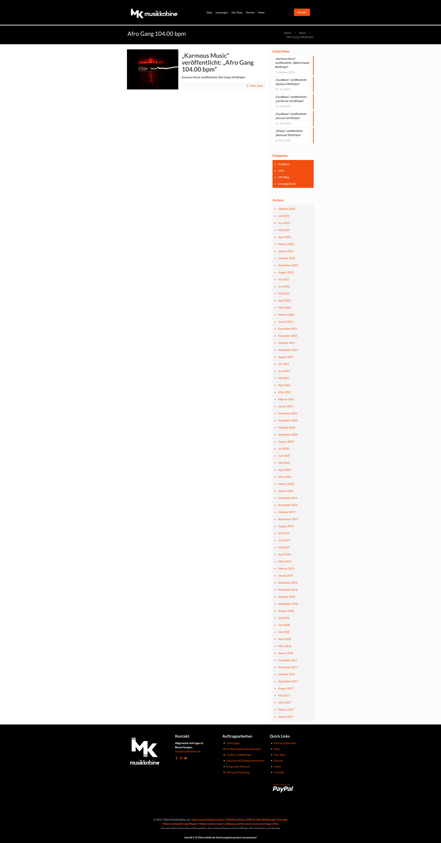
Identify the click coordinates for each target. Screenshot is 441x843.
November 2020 (288, 420)
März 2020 (284, 476)
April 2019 (284, 554)
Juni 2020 (284, 455)
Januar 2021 (285, 406)
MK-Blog (283, 177)
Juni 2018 (284, 624)
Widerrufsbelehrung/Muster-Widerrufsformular (192, 823)
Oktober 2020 (286, 427)
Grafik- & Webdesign (239, 754)
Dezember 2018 (287, 582)
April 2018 (284, 639)
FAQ (276, 823)
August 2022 (286, 272)
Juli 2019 (283, 533)
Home (287, 32)
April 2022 (284, 300)
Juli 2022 (283, 279)
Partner (278, 760)
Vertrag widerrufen (285, 743)
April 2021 (284, 385)
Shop (277, 748)
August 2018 (286, 610)
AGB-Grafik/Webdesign (261, 819)
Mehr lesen (256, 85)
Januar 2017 (285, 716)
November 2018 (288, 589)
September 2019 (288, 519)
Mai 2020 (284, 462)
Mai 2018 (284, 631)
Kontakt (279, 772)
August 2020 (286, 441)
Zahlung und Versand (237, 823)
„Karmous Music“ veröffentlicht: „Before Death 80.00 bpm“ (292, 62)
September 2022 (288, 265)
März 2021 (284, 392)
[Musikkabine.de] (154, 12)
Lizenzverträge (261, 823)
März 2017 (284, 702)
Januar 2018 (285, 653)
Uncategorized (287, 183)
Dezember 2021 (287, 328)
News (302, 32)
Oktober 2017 (286, 674)
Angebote (284, 164)
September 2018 (288, 603)
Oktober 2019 (286, 512)
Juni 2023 (284, 222)
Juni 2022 (284, 286)
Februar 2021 (286, 399)
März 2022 (284, 307)
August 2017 (286, 688)
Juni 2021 (284, 371)
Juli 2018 (283, 617)
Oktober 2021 (286, 342)
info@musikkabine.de (187, 751)
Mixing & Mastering (238, 772)
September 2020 (288, 434)
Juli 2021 (283, 364)
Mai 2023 (284, 230)
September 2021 (288, 349)
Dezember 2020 (287, 413)
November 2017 (288, 667)
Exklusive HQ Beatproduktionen (245, 760)
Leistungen (233, 743)
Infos (281, 170)
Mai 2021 (284, 378)
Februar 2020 (286, 483)
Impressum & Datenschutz (208, 819)
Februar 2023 (286, 244)
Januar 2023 (285, 251)
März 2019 (284, 561)
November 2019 (288, 505)
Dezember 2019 (287, 498)
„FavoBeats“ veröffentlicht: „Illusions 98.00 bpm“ (291, 81)
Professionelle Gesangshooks (243, 748)
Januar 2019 (285, 575)
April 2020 (284, 469)
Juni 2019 (284, 540)
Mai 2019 (284, 547)
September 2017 (288, 681)
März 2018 (284, 646)
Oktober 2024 (286, 208)
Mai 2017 (284, 695)
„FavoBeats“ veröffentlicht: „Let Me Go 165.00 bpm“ (291, 99)
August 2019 (286, 526)
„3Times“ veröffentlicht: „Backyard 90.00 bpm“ (289, 133)
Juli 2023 (283, 215)
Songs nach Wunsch (238, 766)
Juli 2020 (283, 448)
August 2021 (286, 356)
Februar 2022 (286, 314)
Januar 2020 (285, 490)
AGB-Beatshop (235, 819)
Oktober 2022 (286, 258)
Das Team (280, 754)
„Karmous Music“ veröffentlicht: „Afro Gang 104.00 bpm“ (218, 62)
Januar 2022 (285, 321)
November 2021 (288, 335)
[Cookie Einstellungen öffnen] (7, 838)
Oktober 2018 (286, 596)
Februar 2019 (286, 568)
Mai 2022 (284, 293)
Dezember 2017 (287, 660)
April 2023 (284, 237)
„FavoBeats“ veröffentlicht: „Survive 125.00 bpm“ (291, 116)
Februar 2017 (286, 709)
